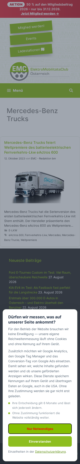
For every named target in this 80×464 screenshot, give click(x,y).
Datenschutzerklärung (50, 451)
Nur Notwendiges (40, 429)
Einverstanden (40, 441)
